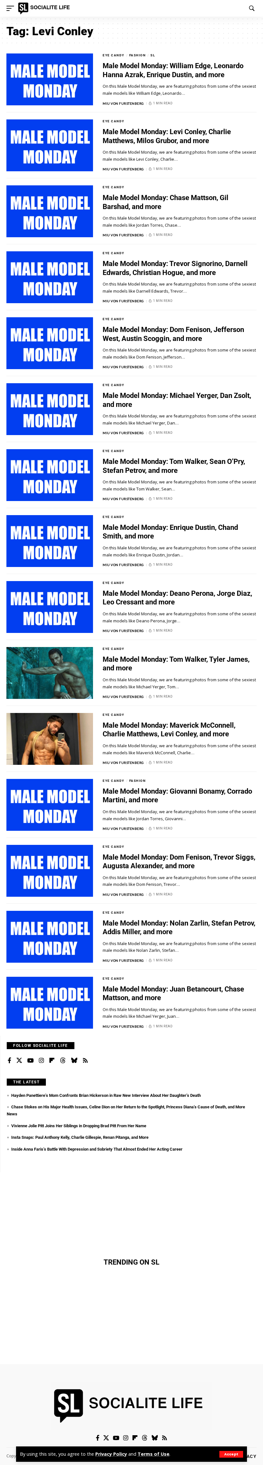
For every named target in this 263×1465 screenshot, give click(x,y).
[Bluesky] (74, 1061)
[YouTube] (30, 1061)
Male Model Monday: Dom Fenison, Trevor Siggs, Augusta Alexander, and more (179, 861)
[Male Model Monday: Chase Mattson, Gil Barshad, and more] (49, 211)
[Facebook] (9, 1061)
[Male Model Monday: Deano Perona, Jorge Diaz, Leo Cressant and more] (49, 607)
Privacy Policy (111, 1454)
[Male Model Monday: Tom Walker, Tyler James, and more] (49, 673)
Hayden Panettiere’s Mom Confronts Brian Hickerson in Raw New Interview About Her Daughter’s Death (106, 1095)
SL (152, 55)
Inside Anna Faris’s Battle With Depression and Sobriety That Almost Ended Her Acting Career (96, 1149)
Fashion (137, 55)
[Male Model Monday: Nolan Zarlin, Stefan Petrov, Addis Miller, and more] (49, 937)
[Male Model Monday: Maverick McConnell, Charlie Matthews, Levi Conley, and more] (49, 739)
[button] (231, 1454)
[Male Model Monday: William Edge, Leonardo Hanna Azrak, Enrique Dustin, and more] (49, 79)
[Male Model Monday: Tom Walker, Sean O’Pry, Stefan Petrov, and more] (49, 475)
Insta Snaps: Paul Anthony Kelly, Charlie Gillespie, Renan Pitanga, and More (79, 1137)
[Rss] (85, 1061)
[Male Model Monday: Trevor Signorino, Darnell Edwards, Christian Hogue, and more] (49, 277)
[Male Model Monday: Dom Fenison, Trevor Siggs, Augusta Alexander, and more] (49, 871)
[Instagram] (41, 1061)
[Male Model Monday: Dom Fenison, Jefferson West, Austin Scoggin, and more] (49, 343)
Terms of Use (153, 1454)
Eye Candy (113, 55)
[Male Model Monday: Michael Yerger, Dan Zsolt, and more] (49, 409)
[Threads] (63, 1061)
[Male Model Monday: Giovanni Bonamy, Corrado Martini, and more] (49, 805)
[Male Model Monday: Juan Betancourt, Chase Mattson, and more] (49, 1003)
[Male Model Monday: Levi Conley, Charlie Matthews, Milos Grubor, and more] (49, 145)
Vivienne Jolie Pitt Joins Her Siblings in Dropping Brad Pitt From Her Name (78, 1125)
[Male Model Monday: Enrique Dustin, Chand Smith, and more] (49, 541)
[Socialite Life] (45, 8)
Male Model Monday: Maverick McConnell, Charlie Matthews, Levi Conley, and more (169, 729)
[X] (19, 1061)
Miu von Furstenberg (123, 103)
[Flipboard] (52, 1061)
